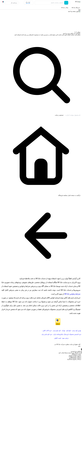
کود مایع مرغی (57, 330)
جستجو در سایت (59, 115)
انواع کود (68, 330)
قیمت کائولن (57, 338)
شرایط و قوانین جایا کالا (72, 294)
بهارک (63, 330)
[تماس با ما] (81, 350)
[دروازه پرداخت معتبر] (51, 321)
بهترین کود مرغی (76, 330)
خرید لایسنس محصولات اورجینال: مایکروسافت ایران (67, 334)
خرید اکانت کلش (47, 330)
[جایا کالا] (75, 3)
